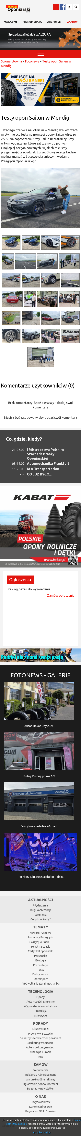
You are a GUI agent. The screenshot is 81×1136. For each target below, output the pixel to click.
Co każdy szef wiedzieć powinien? (40, 1038)
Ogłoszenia (20, 579)
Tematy (40, 927)
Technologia (40, 991)
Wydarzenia (40, 905)
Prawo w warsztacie (40, 1033)
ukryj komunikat (42, 1132)
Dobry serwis (40, 974)
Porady (40, 1023)
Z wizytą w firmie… (40, 942)
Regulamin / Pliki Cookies (40, 1111)
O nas (40, 1096)
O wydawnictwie (40, 1102)
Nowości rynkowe (40, 932)
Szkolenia (41, 914)
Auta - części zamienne (41, 1001)
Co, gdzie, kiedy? (24, 439)
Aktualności (40, 900)
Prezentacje (40, 965)
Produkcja (41, 1010)
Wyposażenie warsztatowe (40, 1006)
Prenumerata (32, 21)
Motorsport (41, 979)
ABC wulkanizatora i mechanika (41, 983)
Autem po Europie (41, 1052)
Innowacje (40, 1015)
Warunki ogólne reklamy (40, 1079)
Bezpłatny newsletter (40, 1088)
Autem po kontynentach (40, 1047)
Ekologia (40, 960)
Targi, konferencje (40, 910)
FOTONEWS (40, 675)
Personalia (40, 955)
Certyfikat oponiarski (40, 951)
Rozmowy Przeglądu (40, 937)
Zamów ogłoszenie (60, 595)
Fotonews (32, 61)
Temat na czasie (40, 946)
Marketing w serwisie (40, 1042)
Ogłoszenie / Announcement (40, 1084)
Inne (40, 1056)
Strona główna (11, 61)
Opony (40, 997)
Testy (40, 969)
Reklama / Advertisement (40, 1074)
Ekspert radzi (40, 1028)
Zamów (72, 21)
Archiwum (54, 21)
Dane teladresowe (40, 1106)
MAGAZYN (10, 21)
